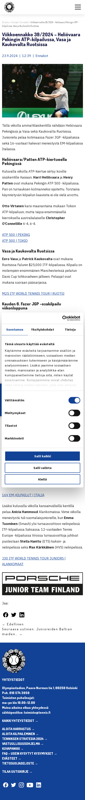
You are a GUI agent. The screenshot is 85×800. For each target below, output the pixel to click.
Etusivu (5, 22)
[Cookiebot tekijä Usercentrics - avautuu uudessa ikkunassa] (62, 318)
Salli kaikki (42, 456)
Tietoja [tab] (70, 329)
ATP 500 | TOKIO (15, 241)
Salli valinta (42, 468)
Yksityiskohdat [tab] (42, 329)
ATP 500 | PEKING (16, 235)
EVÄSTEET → (11, 758)
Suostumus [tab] (15, 329)
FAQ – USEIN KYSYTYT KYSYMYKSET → (29, 753)
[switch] (74, 413)
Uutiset (14, 22)
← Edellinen (13, 624)
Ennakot (24, 22)
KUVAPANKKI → (13, 749)
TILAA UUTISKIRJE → (17, 771)
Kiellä (42, 479)
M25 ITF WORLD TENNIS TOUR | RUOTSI (33, 293)
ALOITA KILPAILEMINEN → (20, 734)
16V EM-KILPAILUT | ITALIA (23, 495)
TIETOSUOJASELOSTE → (20, 763)
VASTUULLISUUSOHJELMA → (23, 744)
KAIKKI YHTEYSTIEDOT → (20, 721)
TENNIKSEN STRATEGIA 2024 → (24, 739)
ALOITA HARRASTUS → (18, 729)
